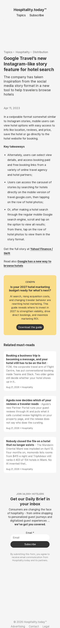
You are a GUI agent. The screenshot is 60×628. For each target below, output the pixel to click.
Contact (34, 626)
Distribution (40, 52)
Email (30, 532)
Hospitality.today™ (30, 9)
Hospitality (23, 52)
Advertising (18, 626)
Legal (46, 626)
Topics (21, 15)
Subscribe (36, 15)
